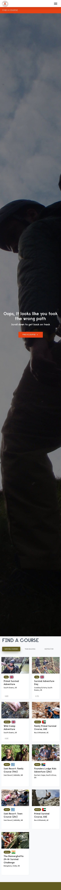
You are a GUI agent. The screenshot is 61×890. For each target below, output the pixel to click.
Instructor (49, 649)
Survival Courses (11, 649)
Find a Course (10, 10)
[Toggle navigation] (55, 3)
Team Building (30, 649)
